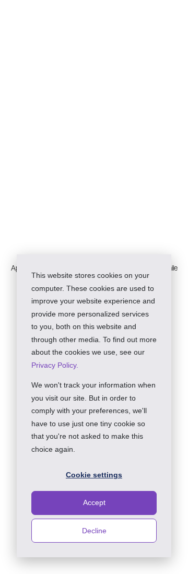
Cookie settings (94, 475)
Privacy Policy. (54, 365)
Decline (94, 530)
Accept (94, 502)
